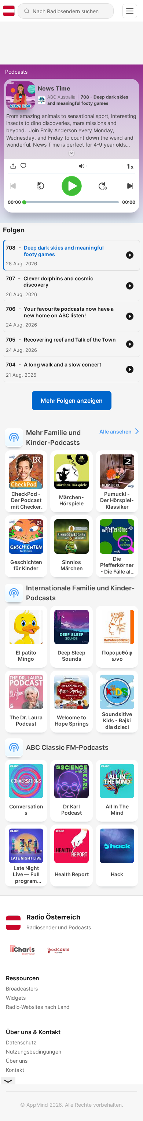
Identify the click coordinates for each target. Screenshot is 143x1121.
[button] (81, 166)
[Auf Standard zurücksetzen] (40, 186)
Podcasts (16, 72)
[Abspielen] (72, 186)
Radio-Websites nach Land (38, 1007)
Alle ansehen (115, 431)
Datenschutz (21, 1042)
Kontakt (15, 1070)
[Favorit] (23, 166)
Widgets (16, 998)
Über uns (16, 1061)
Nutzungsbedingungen (33, 1051)
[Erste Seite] (103, 186)
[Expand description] (71, 153)
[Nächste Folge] (129, 186)
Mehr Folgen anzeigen (72, 400)
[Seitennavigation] (129, 11)
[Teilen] (12, 166)
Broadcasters (22, 988)
